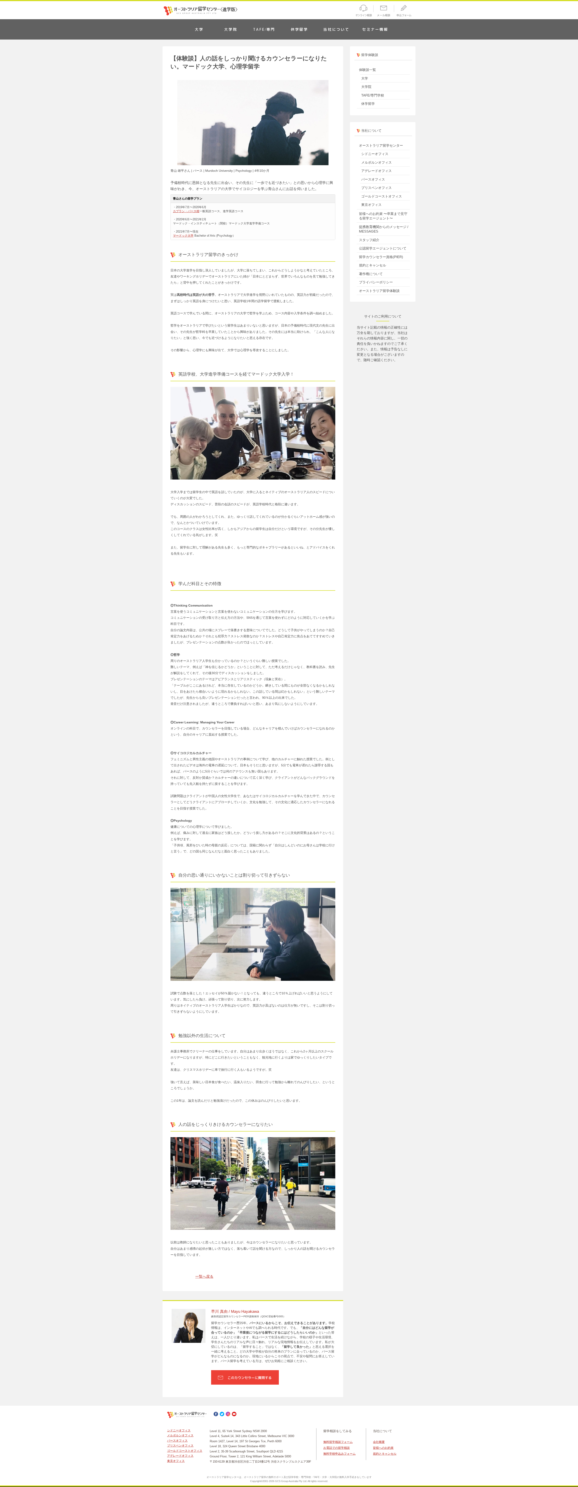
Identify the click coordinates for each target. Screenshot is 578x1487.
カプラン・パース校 (186, 211)
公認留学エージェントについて (382, 248)
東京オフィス (371, 205)
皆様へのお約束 (383, 1447)
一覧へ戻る (204, 1276)
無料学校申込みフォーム (339, 1453)
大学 (199, 29)
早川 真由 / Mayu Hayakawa (235, 1311)
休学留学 (299, 29)
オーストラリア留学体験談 (379, 291)
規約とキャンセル (372, 265)
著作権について (371, 274)
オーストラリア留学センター (381, 145)
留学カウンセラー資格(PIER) (381, 257)
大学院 (230, 29)
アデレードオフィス (376, 171)
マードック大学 (183, 235)
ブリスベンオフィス (376, 188)
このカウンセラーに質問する (250, 1377)
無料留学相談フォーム (338, 1442)
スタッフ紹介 (369, 240)
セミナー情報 (375, 29)
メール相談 (383, 11)
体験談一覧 (367, 70)
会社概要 (379, 1442)
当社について (336, 29)
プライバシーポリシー (376, 282)
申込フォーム (404, 11)
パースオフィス (373, 179)
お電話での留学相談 (336, 1447)
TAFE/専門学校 (372, 95)
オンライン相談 (362, 11)
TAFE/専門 (264, 29)
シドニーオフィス (374, 154)
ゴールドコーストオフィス (381, 196)
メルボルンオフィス (376, 162)
